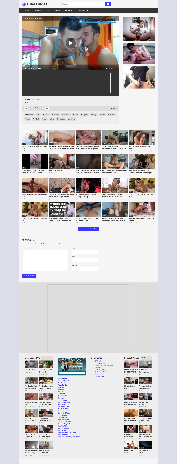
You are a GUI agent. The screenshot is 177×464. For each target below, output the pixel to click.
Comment (25, 248)
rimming (72, 119)
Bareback (30, 115)
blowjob (94, 115)
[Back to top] (170, 458)
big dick (85, 115)
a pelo (46, 115)
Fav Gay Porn (69, 10)
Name (74, 248)
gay (45, 119)
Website (74, 265)
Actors (57, 10)
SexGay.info (99, 374)
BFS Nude (98, 361)
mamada (61, 119)
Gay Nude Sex (99, 367)
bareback (67, 115)
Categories (38, 10)
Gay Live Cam (84, 10)
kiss (52, 119)
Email (74, 257)
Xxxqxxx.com (99, 376)
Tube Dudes (36, 4)
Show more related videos (88, 229)
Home (27, 10)
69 (39, 115)
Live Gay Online (100, 369)
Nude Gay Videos (100, 372)
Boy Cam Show (100, 363)
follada (37, 119)
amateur (56, 115)
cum (28, 119)
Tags (48, 10)
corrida (112, 115)
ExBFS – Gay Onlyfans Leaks (104, 365)
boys (103, 115)
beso (76, 115)
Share (115, 108)
